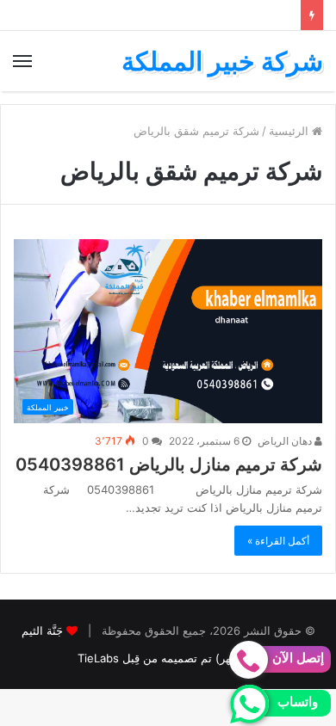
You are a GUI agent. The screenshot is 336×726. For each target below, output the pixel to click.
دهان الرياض (286, 440)
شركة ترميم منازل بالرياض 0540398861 (169, 464)
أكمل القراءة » (278, 540)
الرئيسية (290, 131)
